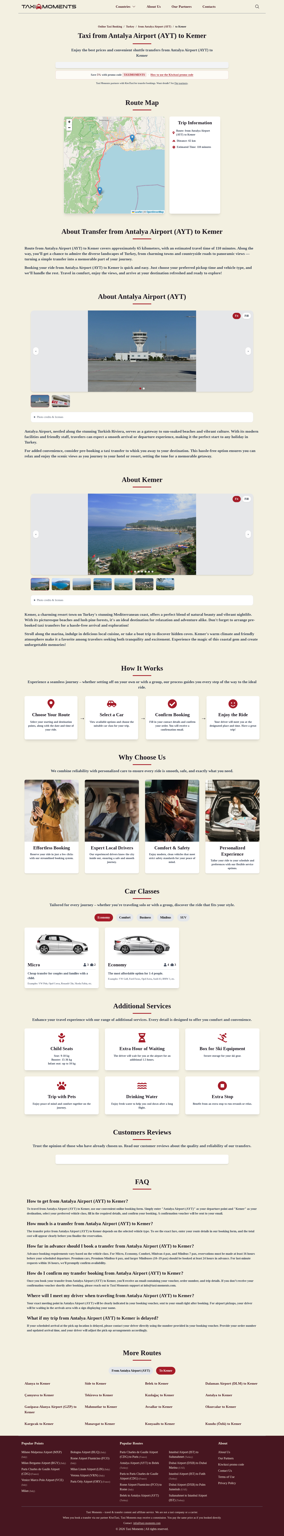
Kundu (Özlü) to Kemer (223, 1424)
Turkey (130, 26)
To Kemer (165, 1370)
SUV (183, 917)
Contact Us (225, 1470)
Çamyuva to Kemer (39, 1395)
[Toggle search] (257, 6)
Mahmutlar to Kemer (101, 1407)
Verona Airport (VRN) (88, 1475)
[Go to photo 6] (149, 572)
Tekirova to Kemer (99, 1395)
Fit (236, 315)
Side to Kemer (95, 1383)
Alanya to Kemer (37, 1383)
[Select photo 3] (81, 584)
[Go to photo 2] (144, 388)
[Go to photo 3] (138, 572)
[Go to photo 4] (142, 572)
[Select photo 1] (40, 401)
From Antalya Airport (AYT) (131, 1370)
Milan (28, 1490)
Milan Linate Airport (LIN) (90, 1469)
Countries (123, 7)
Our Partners (182, 7)
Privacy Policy (227, 1483)
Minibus (165, 917)
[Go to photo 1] (140, 388)
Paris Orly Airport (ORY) (90, 1481)
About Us (154, 7)
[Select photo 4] (102, 584)
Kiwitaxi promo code (231, 1464)
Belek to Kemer (156, 1383)
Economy (104, 917)
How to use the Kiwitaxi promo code (172, 74)
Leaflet (138, 212)
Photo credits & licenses (50, 417)
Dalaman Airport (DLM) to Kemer (231, 1383)
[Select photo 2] (61, 401)
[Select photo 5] (123, 584)
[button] (132, 138)
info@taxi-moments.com (147, 1523)
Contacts (209, 7)
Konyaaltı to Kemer (160, 1424)
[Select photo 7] (165, 584)
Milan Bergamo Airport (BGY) (43, 1463)
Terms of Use (226, 1477)
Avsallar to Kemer (159, 1407)
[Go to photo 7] (152, 572)
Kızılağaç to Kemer (159, 1395)
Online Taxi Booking (110, 26)
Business (145, 917)
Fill (247, 315)
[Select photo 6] (144, 584)
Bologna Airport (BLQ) (88, 1452)
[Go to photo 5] (145, 572)
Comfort (124, 917)
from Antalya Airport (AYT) (154, 26)
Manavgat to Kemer (100, 1424)
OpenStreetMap (155, 212)
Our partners (181, 83)
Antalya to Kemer (218, 1395)
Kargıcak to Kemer (39, 1424)
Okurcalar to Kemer (220, 1407)
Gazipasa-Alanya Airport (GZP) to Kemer (51, 1409)
